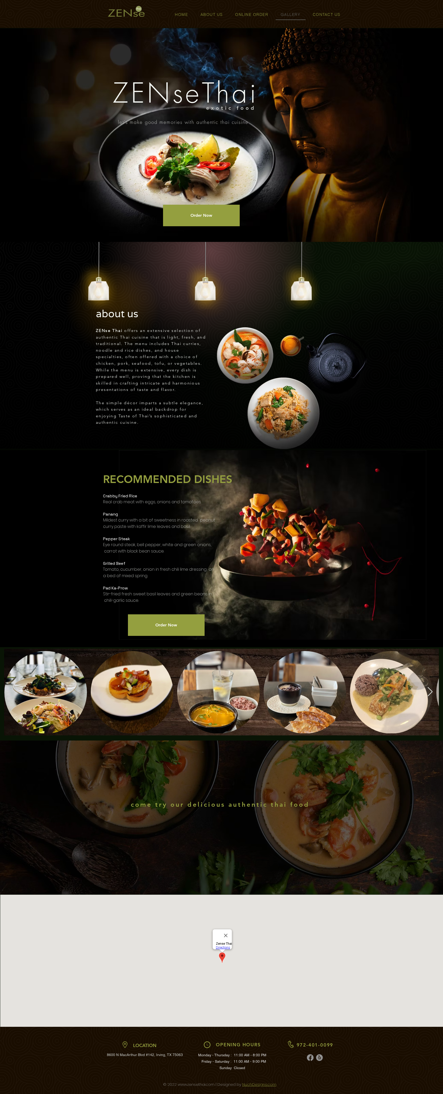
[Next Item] (430, 692)
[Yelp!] (319, 1057)
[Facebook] (310, 1057)
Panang (111, 514)
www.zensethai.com (196, 1084)
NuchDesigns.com (259, 1084)
